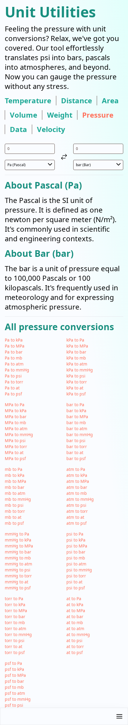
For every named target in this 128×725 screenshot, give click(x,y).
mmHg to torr (18, 576)
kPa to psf (76, 394)
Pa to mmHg (17, 370)
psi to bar (75, 552)
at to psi (74, 640)
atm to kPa (76, 475)
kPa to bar (76, 352)
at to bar (74, 616)
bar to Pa (75, 404)
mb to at (13, 517)
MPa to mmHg (19, 434)
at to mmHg (78, 634)
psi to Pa (74, 534)
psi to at (74, 582)
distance (76, 100)
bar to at (74, 452)
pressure (97, 115)
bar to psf (76, 458)
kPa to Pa (75, 340)
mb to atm (15, 493)
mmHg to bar (18, 552)
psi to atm (76, 564)
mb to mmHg (18, 499)
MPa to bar (15, 416)
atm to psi (76, 505)
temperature (28, 100)
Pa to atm (14, 364)
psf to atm (15, 693)
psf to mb (14, 687)
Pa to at (12, 388)
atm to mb (76, 493)
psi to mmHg (79, 570)
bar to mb (76, 422)
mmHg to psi (17, 570)
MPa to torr (16, 446)
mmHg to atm (18, 564)
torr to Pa (14, 598)
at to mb (74, 622)
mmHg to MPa (19, 546)
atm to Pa (75, 469)
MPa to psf (15, 458)
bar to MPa (77, 416)
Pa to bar (14, 352)
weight (59, 115)
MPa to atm (16, 428)
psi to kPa (75, 540)
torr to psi (14, 640)
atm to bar (76, 487)
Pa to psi (13, 376)
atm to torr (77, 511)
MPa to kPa (15, 410)
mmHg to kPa (18, 540)
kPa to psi (75, 376)
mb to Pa (13, 469)
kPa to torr (76, 382)
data (18, 129)
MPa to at (14, 452)
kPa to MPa (77, 346)
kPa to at (74, 388)
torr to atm (15, 628)
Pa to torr (14, 382)
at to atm (75, 628)
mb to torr (15, 511)
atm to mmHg (80, 499)
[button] (64, 716)
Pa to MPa (14, 346)
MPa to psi (15, 440)
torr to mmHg (18, 634)
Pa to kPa (14, 340)
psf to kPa (14, 669)
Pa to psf (13, 394)
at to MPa (75, 610)
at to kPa (74, 604)
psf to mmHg (18, 699)
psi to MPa (76, 546)
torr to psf (15, 652)
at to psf (74, 652)
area (110, 100)
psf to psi (14, 705)
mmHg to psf (18, 588)
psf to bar (14, 681)
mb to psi (14, 505)
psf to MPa (15, 675)
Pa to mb (13, 358)
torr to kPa (15, 604)
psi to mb (75, 558)
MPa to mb (15, 422)
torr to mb (15, 622)
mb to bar (14, 487)
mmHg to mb (18, 558)
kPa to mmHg (79, 370)
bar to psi (75, 440)
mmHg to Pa (17, 534)
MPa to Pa (14, 404)
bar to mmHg (79, 434)
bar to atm (76, 428)
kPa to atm (76, 364)
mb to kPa (14, 475)
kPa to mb (76, 358)
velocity (51, 129)
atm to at (75, 517)
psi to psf (75, 588)
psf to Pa (13, 663)
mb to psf (14, 523)
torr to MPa (16, 610)
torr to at (13, 646)
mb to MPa (15, 481)
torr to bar (15, 616)
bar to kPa (76, 410)
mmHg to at (16, 582)
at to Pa (73, 598)
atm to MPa (77, 481)
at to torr (75, 646)
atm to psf (76, 523)
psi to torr (76, 576)
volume (23, 115)
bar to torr (76, 446)
